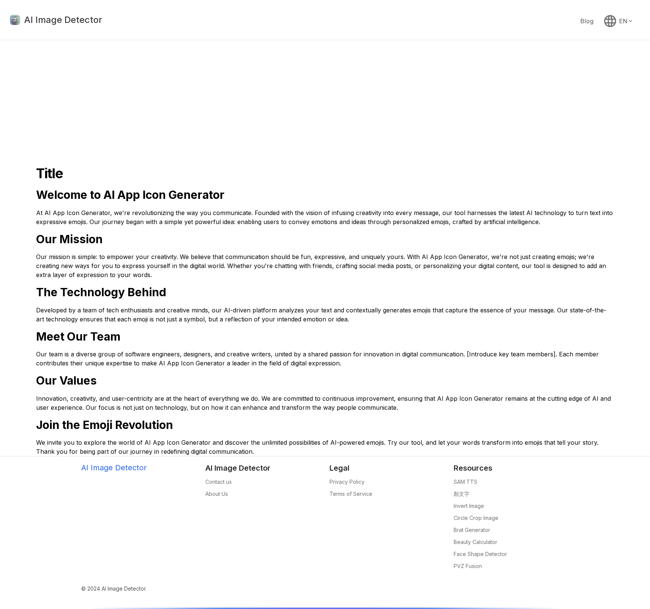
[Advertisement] (325, 96)
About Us (216, 494)
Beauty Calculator (475, 542)
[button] (618, 21)
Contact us (218, 482)
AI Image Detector (114, 467)
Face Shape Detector (480, 554)
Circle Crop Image (476, 518)
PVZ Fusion (468, 566)
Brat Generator (472, 530)
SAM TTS (465, 482)
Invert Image (469, 506)
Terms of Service (351, 494)
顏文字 (461, 494)
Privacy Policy (347, 482)
